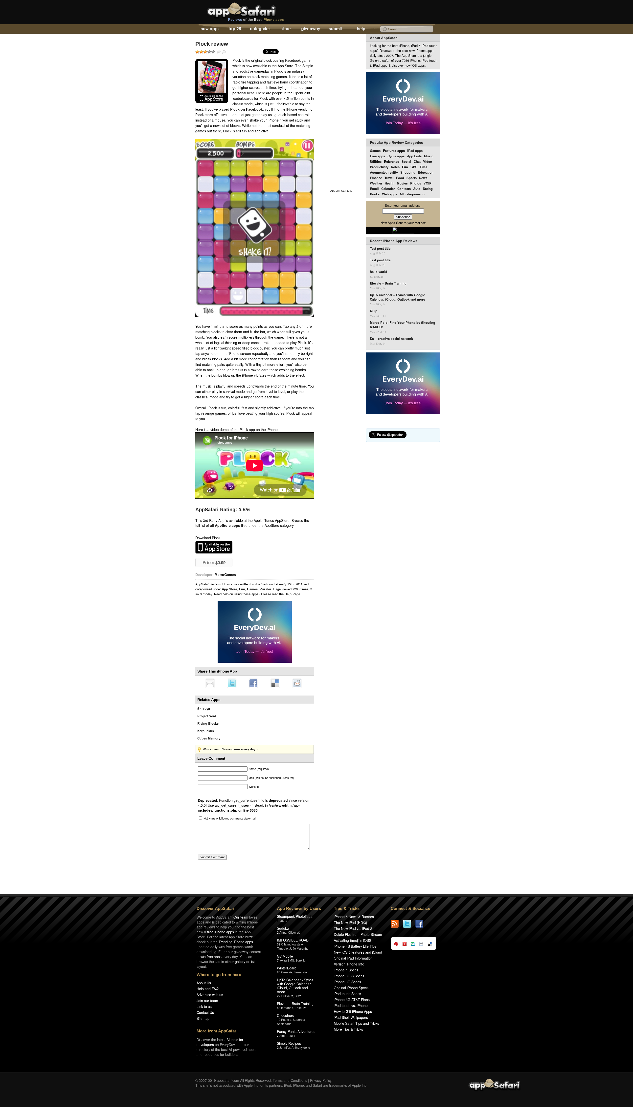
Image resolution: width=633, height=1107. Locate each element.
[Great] (209, 52)
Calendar (388, 188)
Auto (416, 188)
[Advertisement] (341, 111)
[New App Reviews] (210, 29)
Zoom (219, 52)
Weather (376, 183)
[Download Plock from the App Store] (211, 81)
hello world (378, 271)
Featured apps (394, 150)
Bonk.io (300, 960)
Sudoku (283, 928)
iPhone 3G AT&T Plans (352, 999)
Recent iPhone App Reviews (393, 241)
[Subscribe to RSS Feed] (397, 924)
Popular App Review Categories (396, 142)
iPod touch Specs (347, 993)
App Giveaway (310, 29)
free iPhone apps (220, 931)
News (423, 177)
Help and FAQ (208, 988)
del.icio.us (275, 683)
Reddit (297, 683)
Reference (391, 161)
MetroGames (225, 574)
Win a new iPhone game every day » (230, 749)
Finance (376, 177)
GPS (413, 166)
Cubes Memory (208, 738)
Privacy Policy (320, 1080)
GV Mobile (285, 956)
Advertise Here (341, 190)
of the (256, 19)
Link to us (204, 1006)
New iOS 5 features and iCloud (358, 952)
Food (400, 177)
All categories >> (413, 194)
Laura (283, 920)
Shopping (407, 172)
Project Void (206, 716)
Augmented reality (384, 172)
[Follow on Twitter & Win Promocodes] (409, 924)
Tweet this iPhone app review (231, 683)
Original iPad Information (353, 958)
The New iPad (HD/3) (350, 922)
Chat (417, 161)
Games (252, 589)
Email (374, 188)
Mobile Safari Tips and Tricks (356, 1023)
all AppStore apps (225, 525)
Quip (373, 311)
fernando (287, 1007)
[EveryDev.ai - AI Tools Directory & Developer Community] (403, 103)
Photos (415, 183)
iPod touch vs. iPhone (351, 1005)
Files (423, 166)
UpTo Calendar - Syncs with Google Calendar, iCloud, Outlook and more (295, 985)
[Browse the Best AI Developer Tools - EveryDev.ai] (255, 632)
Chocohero (285, 1015)
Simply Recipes (289, 1043)
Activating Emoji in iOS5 (352, 940)
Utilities (376, 161)
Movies (402, 183)
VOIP (427, 183)
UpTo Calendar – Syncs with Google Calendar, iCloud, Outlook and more (397, 297)
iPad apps (415, 150)
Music (428, 156)
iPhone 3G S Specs (349, 975)
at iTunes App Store (213, 547)
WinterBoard (286, 967)
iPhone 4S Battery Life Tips (355, 946)
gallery (240, 961)
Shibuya (203, 708)
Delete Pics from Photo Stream (358, 934)
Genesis (286, 972)
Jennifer (284, 1047)
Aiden (283, 1035)
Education (425, 172)
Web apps (389, 194)
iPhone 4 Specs (346, 969)
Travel (389, 177)
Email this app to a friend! (210, 683)
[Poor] (201, 52)
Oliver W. (294, 932)
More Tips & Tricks (348, 1029)
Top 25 (235, 29)
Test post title (380, 248)
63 (278, 1007)
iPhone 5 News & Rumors (354, 916)
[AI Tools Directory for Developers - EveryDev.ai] (403, 383)
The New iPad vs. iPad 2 (353, 928)
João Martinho (299, 948)
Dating (428, 188)
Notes (395, 166)
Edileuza (301, 1007)
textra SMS (286, 960)
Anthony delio (301, 1047)
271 (279, 996)
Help (361, 29)
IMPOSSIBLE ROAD (293, 940)
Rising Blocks (208, 723)
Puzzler (265, 589)
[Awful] (197, 52)
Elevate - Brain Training (295, 1003)
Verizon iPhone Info (349, 964)
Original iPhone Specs (351, 987)
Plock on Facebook (246, 109)
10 (278, 1019)
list (252, 961)
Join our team (207, 1000)
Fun (242, 589)
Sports (412, 177)
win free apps (211, 956)
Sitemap (203, 1018)
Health (389, 183)
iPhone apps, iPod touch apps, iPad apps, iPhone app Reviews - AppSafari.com (251, 9)
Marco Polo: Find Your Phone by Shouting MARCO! (402, 324)
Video (427, 161)
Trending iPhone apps (236, 941)
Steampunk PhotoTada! (295, 916)
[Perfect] (213, 52)
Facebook (253, 683)
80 (278, 972)
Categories (260, 29)
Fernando (300, 972)
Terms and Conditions (290, 1080)
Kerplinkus (205, 730)
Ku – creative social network (391, 338)
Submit (336, 29)
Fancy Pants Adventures (296, 1031)
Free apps (377, 156)
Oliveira (288, 996)
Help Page (292, 594)
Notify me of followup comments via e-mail (229, 818)
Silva (298, 996)
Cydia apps (396, 156)
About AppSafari (384, 38)
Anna (283, 932)
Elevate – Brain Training (388, 283)
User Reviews (224, 52)
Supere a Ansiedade (291, 1021)
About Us (204, 982)
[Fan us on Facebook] (421, 924)
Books (375, 194)
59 (278, 944)
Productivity (379, 166)
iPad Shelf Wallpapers (351, 1017)
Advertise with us (210, 994)
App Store (229, 589)
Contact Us (205, 1012)
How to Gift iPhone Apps (353, 1011)
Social (406, 161)
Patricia (286, 1019)
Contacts (404, 188)
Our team (240, 917)
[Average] (205, 52)
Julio (292, 1035)
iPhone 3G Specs (347, 981)
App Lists (414, 156)
